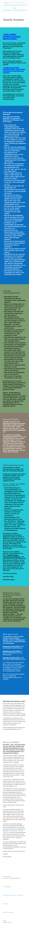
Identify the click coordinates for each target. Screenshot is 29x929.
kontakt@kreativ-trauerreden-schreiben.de (11, 556)
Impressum (5, 903)
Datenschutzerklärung (8, 912)
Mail (24, 851)
